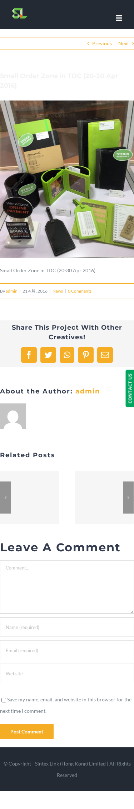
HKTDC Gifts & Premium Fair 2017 (29, 498)
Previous (102, 43)
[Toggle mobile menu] (119, 18)
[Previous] (5, 497)
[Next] (128, 497)
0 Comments (79, 291)
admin (12, 291)
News (58, 291)
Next (123, 43)
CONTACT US (129, 388)
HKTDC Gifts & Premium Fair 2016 (104, 498)
